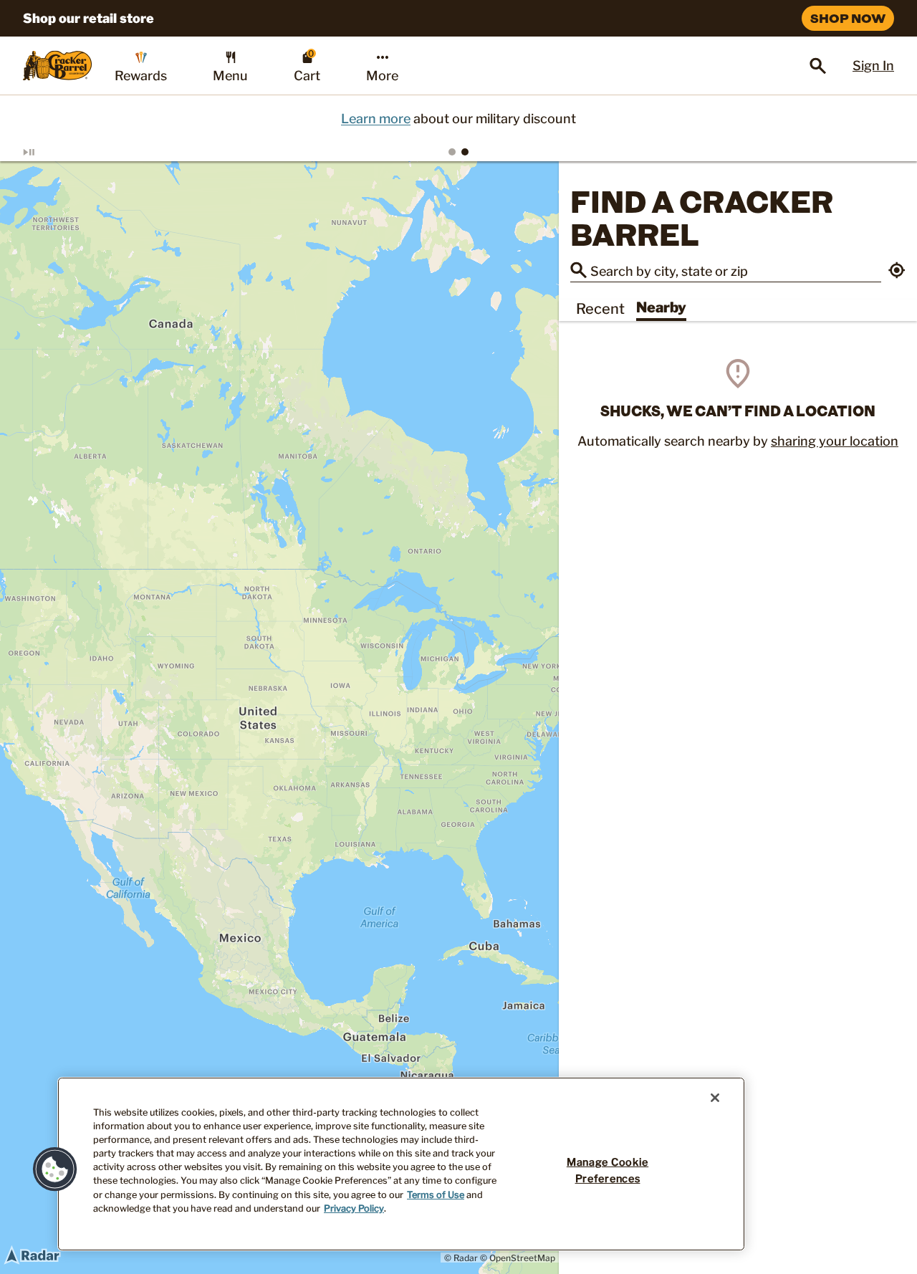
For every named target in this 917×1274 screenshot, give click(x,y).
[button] (897, 272)
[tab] (452, 151)
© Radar (461, 1258)
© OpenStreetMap (517, 1258)
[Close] (715, 1097)
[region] (279, 717)
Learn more (376, 118)
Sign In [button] (873, 65)
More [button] (382, 75)
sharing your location (834, 441)
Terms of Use (435, 1194)
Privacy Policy (354, 1208)
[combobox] (735, 270)
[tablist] (458, 151)
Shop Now (847, 18)
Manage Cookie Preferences (607, 1170)
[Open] (818, 65)
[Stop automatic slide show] (46, 151)
